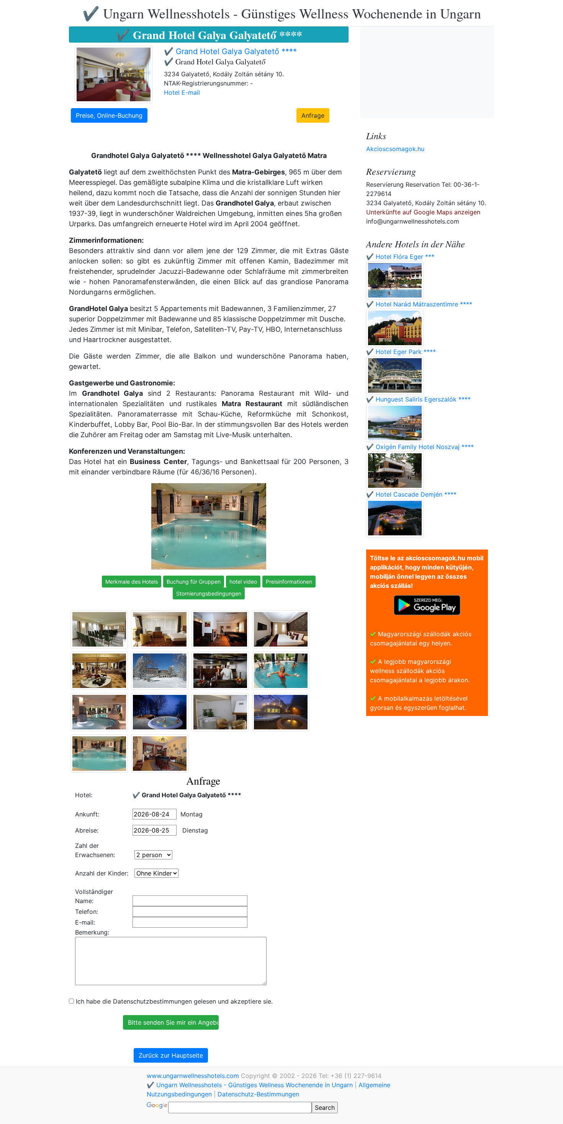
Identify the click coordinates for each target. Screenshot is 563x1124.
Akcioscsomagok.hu (395, 149)
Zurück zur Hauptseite (171, 1055)
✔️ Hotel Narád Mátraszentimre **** (419, 304)
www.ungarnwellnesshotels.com (194, 1076)
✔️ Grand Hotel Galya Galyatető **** (230, 51)
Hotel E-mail (182, 92)
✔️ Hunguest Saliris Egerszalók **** (418, 399)
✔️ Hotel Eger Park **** (401, 351)
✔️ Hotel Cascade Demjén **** (411, 494)
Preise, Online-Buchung (109, 115)
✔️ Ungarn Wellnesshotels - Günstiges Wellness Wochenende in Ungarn (281, 13)
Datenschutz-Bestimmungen (258, 1094)
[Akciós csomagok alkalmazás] (427, 604)
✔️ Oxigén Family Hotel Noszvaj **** (420, 447)
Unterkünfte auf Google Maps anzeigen (423, 212)
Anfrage (312, 115)
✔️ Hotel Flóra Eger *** (400, 256)
